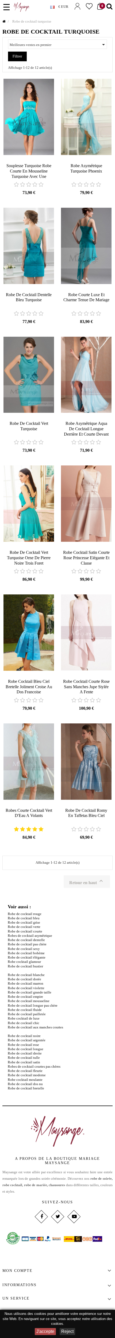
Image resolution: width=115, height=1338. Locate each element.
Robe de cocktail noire (24, 1036)
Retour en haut (86, 881)
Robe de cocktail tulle (24, 1058)
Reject (67, 1331)
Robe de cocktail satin (24, 1062)
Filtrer (17, 56)
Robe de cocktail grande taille (29, 992)
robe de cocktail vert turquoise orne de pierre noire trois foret (29, 557)
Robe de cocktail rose (23, 1045)
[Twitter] (57, 1216)
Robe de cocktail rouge (24, 914)
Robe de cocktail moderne (27, 1075)
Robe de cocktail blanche (26, 975)
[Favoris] (89, 6)
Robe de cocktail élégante (26, 957)
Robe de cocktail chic (23, 1023)
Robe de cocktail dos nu (25, 1084)
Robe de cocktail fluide (25, 1010)
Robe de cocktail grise (24, 922)
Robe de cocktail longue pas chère (32, 1005)
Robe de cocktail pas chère (27, 944)
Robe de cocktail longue (25, 1049)
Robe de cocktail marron (25, 983)
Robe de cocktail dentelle (26, 940)
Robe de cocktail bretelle (26, 1088)
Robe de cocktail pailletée (27, 1014)
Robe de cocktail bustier (25, 966)
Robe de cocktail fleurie (25, 1071)
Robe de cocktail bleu (24, 918)
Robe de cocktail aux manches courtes (35, 1027)
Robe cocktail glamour (24, 962)
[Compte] (77, 6)
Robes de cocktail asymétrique (30, 936)
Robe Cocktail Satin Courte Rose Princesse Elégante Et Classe (86, 557)
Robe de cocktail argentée (26, 1040)
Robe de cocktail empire (25, 997)
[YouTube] (73, 1216)
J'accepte (45, 1331)
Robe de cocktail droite (25, 1053)
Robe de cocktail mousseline (28, 1001)
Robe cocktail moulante (25, 1080)
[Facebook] (41, 1216)
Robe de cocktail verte (24, 927)
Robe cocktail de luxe (24, 1018)
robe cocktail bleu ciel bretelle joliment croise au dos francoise (29, 686)
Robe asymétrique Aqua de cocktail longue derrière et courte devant (86, 428)
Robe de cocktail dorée (24, 979)
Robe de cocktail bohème (26, 953)
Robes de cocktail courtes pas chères (34, 1066)
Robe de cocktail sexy (24, 949)
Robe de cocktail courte (25, 931)
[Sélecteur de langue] (54, 6)
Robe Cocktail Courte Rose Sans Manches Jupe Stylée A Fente (86, 686)
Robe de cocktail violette (26, 988)
